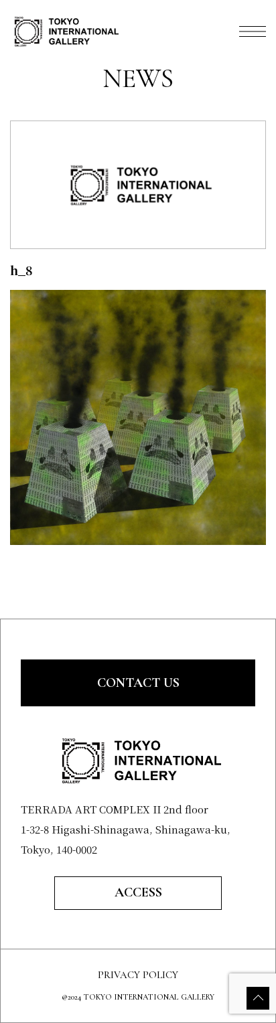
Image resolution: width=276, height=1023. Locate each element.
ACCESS (138, 892)
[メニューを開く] (252, 31)
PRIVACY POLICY (138, 975)
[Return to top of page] (258, 998)
